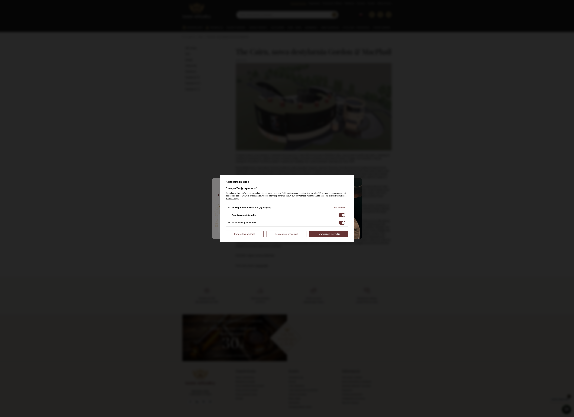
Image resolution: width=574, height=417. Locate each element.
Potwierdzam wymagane (286, 234)
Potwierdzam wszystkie (329, 234)
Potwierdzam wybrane (244, 234)
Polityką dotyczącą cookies (294, 193)
